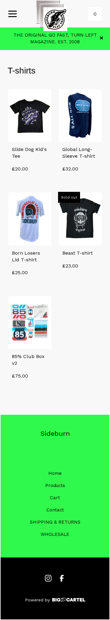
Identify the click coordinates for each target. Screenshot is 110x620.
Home (55, 473)
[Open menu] (12, 14)
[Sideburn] (55, 19)
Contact (55, 510)
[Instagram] (48, 578)
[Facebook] (61, 578)
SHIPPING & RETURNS (55, 522)
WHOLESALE (55, 534)
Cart (55, 497)
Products (55, 485)
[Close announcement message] (101, 38)
